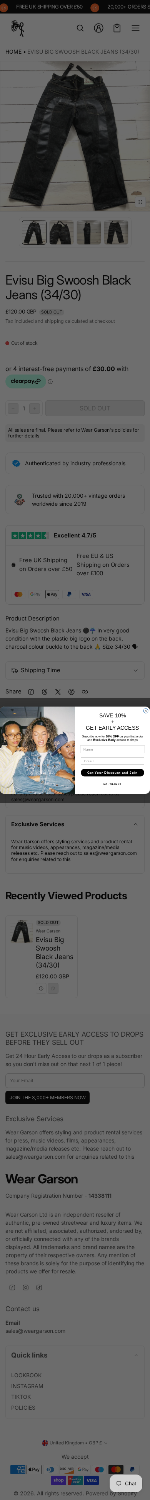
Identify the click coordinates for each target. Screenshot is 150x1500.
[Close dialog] (145, 710)
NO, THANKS (112, 784)
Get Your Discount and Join (112, 772)
